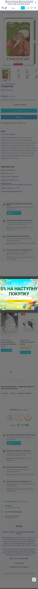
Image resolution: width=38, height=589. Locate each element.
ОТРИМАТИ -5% (19, 300)
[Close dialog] (36, 280)
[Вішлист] (32, 8)
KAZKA (6, 8)
